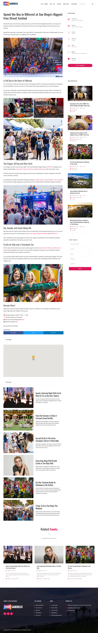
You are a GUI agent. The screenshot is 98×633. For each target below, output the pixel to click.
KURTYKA (50, 167)
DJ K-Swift (46, 180)
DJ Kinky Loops (38, 180)
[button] (33, 358)
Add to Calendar (80, 65)
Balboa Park (74, 140)
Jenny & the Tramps (21, 169)
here (23, 319)
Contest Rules (54, 605)
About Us (38, 610)
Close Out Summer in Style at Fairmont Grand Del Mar (46, 417)
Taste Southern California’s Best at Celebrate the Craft (79, 192)
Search (80, 268)
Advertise (74, 4)
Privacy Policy (54, 607)
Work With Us (39, 612)
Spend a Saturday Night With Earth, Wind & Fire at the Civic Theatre (48, 394)
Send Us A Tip (39, 607)
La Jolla (73, 198)
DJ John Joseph (57, 180)
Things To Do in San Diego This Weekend (47, 507)
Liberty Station (74, 169)
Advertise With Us (40, 605)
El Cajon (73, 111)
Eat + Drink (44, 4)
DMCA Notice (54, 612)
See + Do (52, 4)
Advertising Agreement (56, 615)
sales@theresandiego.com (74, 607)
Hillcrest (73, 40)
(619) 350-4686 (71, 610)
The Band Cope (41, 169)
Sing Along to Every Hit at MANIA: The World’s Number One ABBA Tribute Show (80, 105)
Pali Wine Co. (53, 233)
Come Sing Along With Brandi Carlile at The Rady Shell (46, 462)
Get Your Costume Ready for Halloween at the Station (46, 483)
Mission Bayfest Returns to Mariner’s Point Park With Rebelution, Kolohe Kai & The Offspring (79, 222)
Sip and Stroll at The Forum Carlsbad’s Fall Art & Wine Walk (47, 439)
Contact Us (38, 615)
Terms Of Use (54, 610)
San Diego (74, 230)
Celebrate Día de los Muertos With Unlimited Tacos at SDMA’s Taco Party (79, 134)
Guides (59, 4)
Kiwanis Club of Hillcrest (46, 248)
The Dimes (31, 169)
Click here (74, 60)
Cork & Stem (33, 233)
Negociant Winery (42, 233)
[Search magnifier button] (92, 4)
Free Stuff (66, 4)
